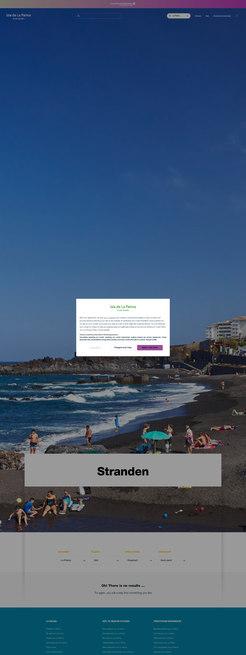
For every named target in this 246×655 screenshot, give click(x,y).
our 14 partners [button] (110, 318)
